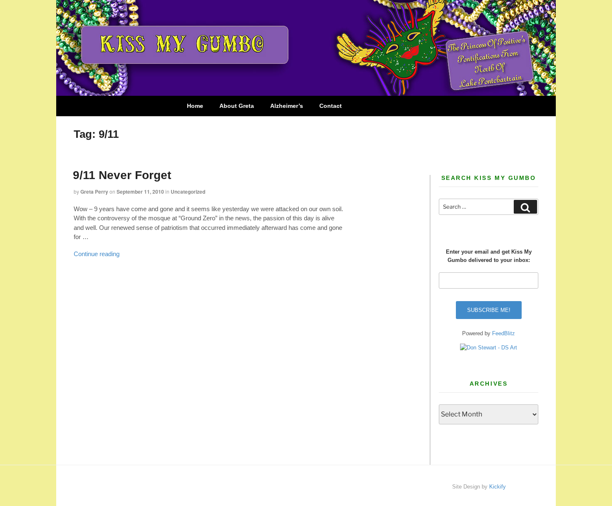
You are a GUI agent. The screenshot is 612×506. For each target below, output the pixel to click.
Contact (330, 105)
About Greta (236, 105)
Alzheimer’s (286, 105)
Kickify (497, 487)
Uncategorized (188, 191)
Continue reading (96, 253)
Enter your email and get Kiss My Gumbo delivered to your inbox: (489, 256)
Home (195, 105)
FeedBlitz (503, 333)
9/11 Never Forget (122, 175)
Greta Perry (94, 191)
